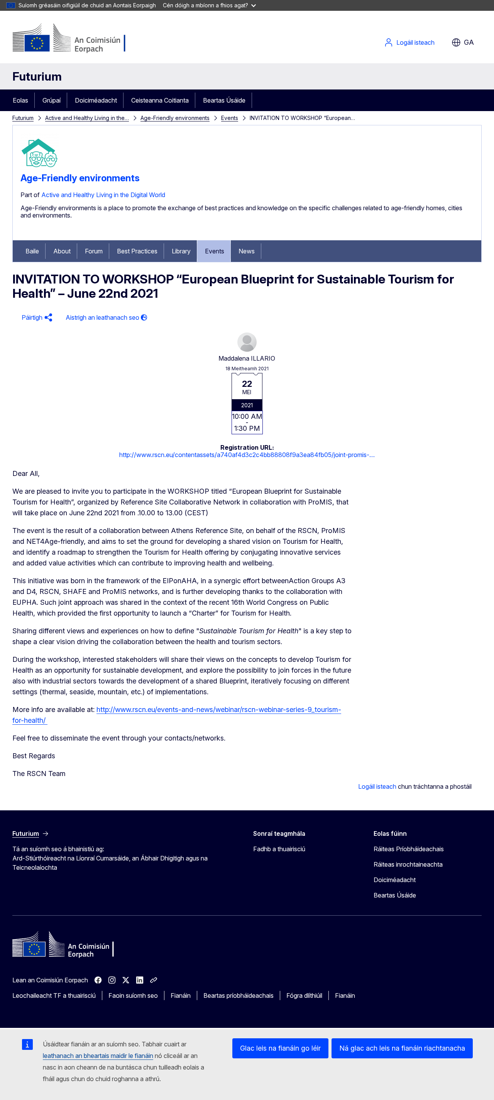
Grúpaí (51, 100)
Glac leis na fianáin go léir (280, 1048)
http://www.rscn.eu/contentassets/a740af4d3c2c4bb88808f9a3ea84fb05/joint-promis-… (247, 455)
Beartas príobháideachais (238, 995)
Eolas (20, 100)
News (247, 251)
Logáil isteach (415, 42)
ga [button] (469, 42)
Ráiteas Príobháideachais (409, 849)
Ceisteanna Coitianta (160, 100)
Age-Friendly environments (175, 118)
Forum (94, 251)
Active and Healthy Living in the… (87, 118)
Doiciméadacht (96, 100)
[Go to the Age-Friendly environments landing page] (39, 169)
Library (181, 251)
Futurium (37, 76)
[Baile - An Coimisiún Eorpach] (74, 38)
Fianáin (181, 995)
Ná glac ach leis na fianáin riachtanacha (402, 1048)
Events (229, 118)
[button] (35, 317)
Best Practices (137, 251)
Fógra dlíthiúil (304, 995)
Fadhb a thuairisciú (279, 849)
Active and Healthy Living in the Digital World (103, 195)
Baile (32, 251)
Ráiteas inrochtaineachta (408, 864)
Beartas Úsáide (224, 100)
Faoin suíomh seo (133, 995)
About (62, 251)
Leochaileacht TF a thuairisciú (54, 995)
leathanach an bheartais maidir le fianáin (98, 1056)
